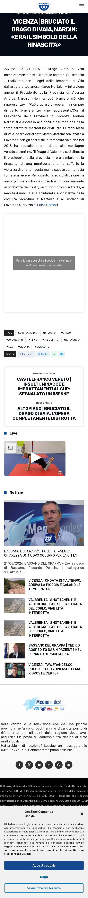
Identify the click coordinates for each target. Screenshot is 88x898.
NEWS (33, 340)
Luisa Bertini (47, 205)
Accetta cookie (44, 865)
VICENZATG (43, 347)
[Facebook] (19, 765)
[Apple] (68, 765)
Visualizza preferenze (44, 888)
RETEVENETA (72, 340)
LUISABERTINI (15, 340)
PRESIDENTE (51, 340)
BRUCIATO (50, 333)
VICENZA (24, 347)
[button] (82, 814)
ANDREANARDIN (28, 333)
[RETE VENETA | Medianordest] (44, 2)
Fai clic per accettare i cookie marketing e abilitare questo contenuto (44, 263)
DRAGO (67, 333)
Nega (44, 877)
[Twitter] (29, 765)
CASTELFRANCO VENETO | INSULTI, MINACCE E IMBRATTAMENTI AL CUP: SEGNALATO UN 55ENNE (44, 384)
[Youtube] (39, 765)
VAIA (10, 347)
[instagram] (49, 765)
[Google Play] (59, 765)
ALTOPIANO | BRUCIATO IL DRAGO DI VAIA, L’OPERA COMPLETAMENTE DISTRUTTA (44, 411)
